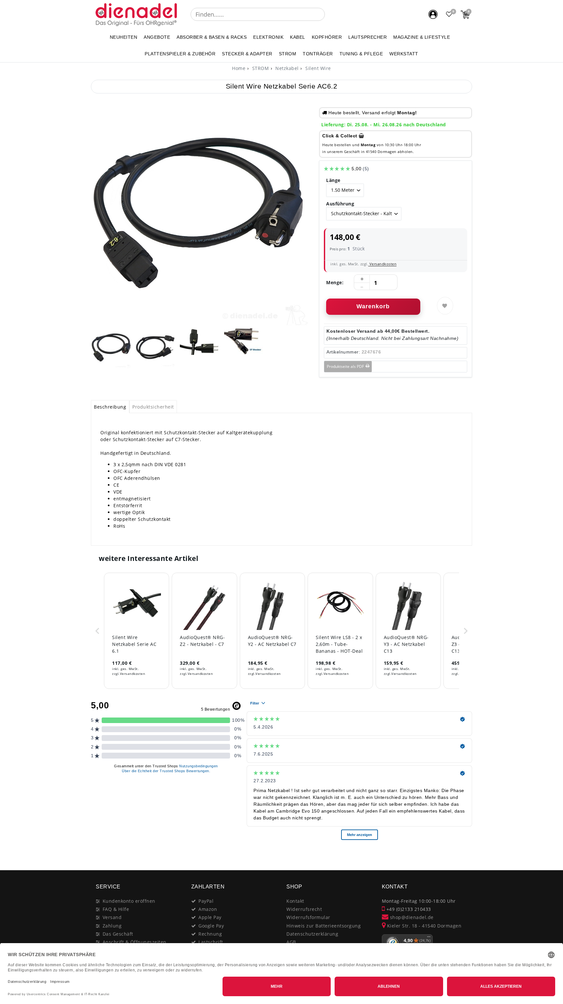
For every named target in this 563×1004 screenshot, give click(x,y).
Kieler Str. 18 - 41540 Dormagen (423, 926)
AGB (291, 942)
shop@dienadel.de (411, 917)
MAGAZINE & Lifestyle (421, 37)
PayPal (205, 901)
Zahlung (112, 926)
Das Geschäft (118, 934)
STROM (287, 53)
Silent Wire (317, 68)
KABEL (297, 37)
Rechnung (210, 934)
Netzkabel (286, 68)
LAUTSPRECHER (367, 37)
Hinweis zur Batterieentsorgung (323, 926)
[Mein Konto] (433, 14)
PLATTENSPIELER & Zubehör (180, 53)
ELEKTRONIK (268, 37)
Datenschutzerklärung (312, 934)
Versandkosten (382, 263)
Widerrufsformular (308, 917)
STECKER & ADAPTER (247, 53)
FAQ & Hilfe (116, 909)
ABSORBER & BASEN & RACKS (212, 37)
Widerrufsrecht (304, 909)
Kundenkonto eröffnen (129, 901)
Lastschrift (210, 942)
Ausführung (340, 204)
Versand (112, 917)
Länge (333, 180)
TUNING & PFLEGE (361, 53)
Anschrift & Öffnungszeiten (134, 942)
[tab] (110, 406)
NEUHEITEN (123, 37)
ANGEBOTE (157, 37)
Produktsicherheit (153, 407)
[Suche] (329, 14)
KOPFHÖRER (327, 37)
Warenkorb (373, 306)
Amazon (207, 909)
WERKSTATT (403, 53)
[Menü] (429, 938)
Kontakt (295, 901)
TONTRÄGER (318, 53)
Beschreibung (110, 407)
